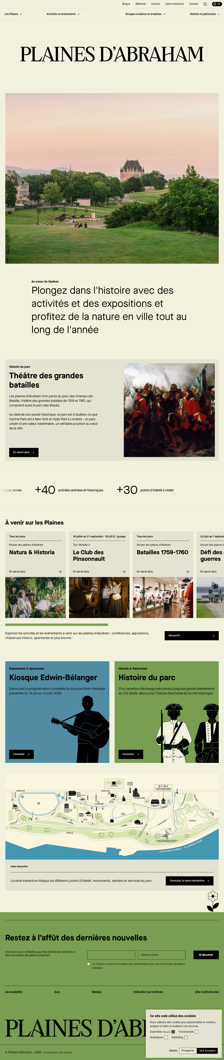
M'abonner (206, 955)
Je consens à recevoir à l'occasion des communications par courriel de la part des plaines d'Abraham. (138, 966)
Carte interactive (174, 4)
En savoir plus (21, 452)
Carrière (155, 4)
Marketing (177, 1037)
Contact (193, 4)
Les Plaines (11, 14)
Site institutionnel (207, 992)
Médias (96, 992)
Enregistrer (187, 1050)
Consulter (19, 754)
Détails (173, 1050)
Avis (57, 992)
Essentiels (160, 1031)
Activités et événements (61, 14)
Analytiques (156, 1037)
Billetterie (140, 4)
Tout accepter (207, 1050)
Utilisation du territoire (148, 992)
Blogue (126, 4)
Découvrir (174, 635)
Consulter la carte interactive (187, 880)
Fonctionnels (186, 1031)
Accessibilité (13, 992)
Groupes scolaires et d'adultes (143, 14)
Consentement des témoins (57, 1052)
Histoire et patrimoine (203, 14)
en (219, 4)
